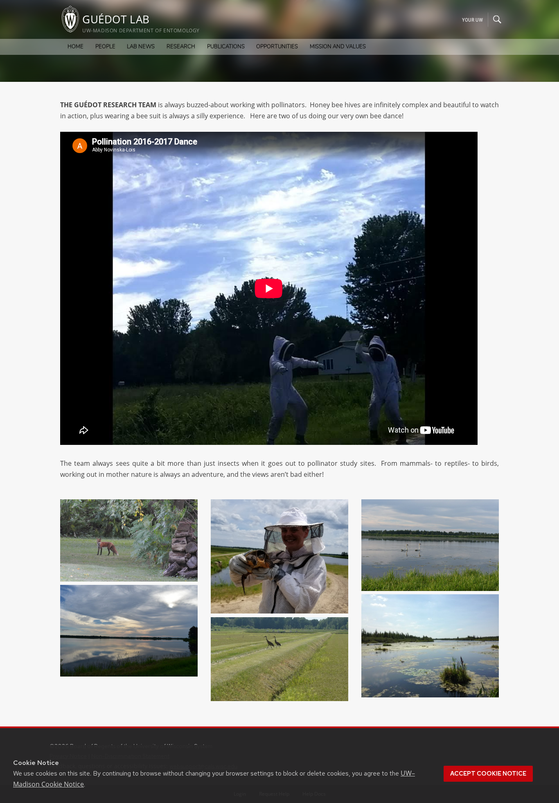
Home (75, 46)
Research (181, 46)
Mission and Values (338, 46)
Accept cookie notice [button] (488, 773)
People (105, 46)
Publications (226, 46)
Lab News (141, 46)
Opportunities (277, 46)
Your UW (472, 19)
